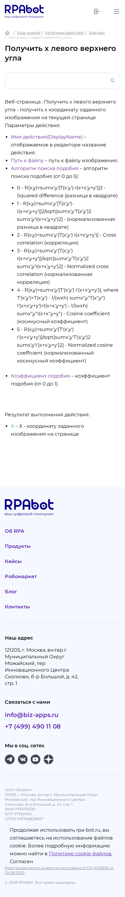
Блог (11, 591)
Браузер (97, 32)
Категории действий (64, 32)
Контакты (17, 607)
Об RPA (14, 531)
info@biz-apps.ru (32, 715)
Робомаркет (21, 576)
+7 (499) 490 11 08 (33, 726)
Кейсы (13, 561)
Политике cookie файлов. (80, 853)
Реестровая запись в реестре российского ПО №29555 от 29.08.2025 (59, 870)
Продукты (18, 546)
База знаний (28, 32)
